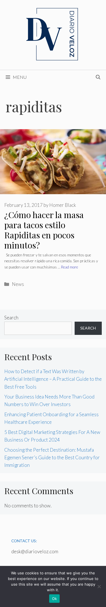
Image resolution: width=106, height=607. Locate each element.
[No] (99, 586)
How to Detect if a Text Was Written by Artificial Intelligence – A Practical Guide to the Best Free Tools (53, 378)
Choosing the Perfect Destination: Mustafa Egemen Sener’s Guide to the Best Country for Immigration (52, 457)
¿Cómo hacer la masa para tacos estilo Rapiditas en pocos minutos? (44, 230)
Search (11, 318)
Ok (54, 598)
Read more (69, 267)
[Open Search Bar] (98, 77)
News (18, 284)
